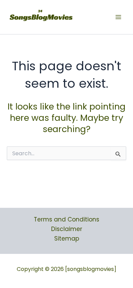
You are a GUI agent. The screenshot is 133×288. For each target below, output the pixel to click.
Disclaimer (66, 229)
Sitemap (66, 238)
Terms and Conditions (66, 219)
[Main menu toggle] (119, 17)
